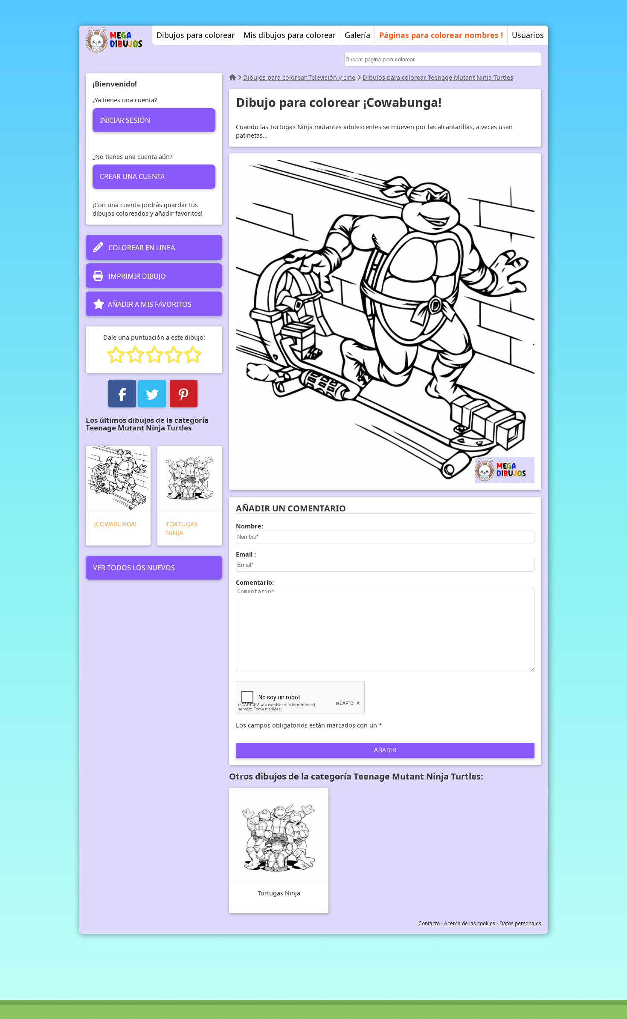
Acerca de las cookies (469, 923)
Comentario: (255, 582)
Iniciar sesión (125, 120)
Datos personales (520, 923)
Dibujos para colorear (196, 35)
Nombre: (249, 526)
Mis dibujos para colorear (290, 35)
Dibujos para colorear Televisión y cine (299, 77)
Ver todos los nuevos (134, 567)
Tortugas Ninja (181, 528)
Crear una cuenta (132, 176)
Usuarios (528, 35)
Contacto (429, 923)
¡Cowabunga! (115, 524)
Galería (357, 35)
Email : (246, 554)
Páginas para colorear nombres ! (441, 35)
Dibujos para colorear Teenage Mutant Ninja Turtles (438, 77)
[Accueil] (232, 77)
